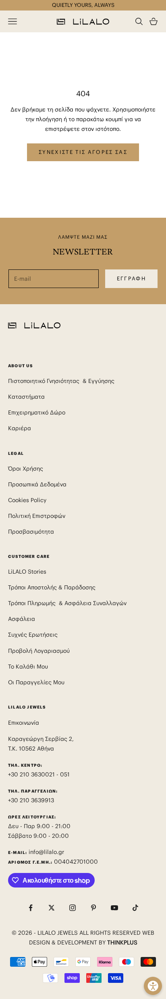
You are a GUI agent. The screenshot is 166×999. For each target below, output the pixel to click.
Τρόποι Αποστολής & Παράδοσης (51, 587)
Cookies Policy (27, 500)
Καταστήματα (26, 396)
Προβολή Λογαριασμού (39, 650)
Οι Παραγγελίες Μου (36, 682)
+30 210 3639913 (31, 800)
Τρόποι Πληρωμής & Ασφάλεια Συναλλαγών (67, 603)
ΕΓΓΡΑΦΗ (131, 278)
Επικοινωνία (23, 722)
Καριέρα (19, 428)
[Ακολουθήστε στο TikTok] (135, 908)
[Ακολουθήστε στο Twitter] (52, 908)
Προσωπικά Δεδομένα (37, 484)
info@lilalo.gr (46, 852)
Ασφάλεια (21, 619)
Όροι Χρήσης (25, 468)
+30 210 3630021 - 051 (39, 774)
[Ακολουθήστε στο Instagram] (72, 908)
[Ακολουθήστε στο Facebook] (31, 908)
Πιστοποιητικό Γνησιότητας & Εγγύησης (61, 381)
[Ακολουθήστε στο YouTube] (114, 908)
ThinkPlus (122, 942)
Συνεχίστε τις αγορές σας (83, 152)
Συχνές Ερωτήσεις (33, 634)
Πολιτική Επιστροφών (36, 515)
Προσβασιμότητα (31, 531)
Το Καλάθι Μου (28, 666)
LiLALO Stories (27, 571)
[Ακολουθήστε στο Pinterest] (93, 908)
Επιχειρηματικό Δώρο (36, 412)
